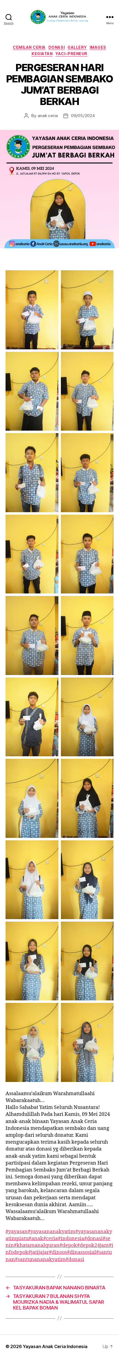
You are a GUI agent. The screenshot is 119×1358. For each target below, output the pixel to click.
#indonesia (71, 1238)
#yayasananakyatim (51, 1232)
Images (98, 47)
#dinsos (58, 1252)
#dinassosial (81, 1252)
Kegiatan (42, 53)
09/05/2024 (83, 115)
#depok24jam (93, 1245)
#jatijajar (38, 1252)
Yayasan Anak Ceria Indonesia (55, 1346)
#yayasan (17, 1232)
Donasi (56, 47)
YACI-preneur (71, 53)
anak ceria (48, 115)
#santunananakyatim (40, 1259)
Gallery (77, 47)
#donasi (93, 1238)
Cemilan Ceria (29, 47)
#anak (36, 1238)
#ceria (50, 1238)
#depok (68, 1245)
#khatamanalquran (37, 1245)
